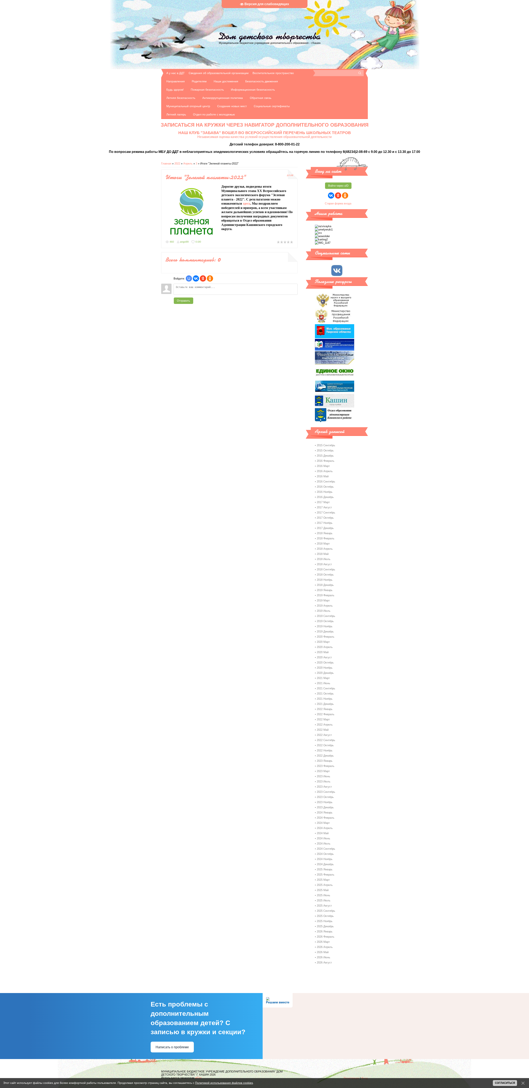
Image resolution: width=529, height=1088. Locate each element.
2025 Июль (323, 900)
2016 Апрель (325, 471)
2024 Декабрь (325, 864)
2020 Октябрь (325, 662)
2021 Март (323, 678)
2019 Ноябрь (324, 626)
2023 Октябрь (325, 797)
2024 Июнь (323, 838)
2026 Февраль (325, 936)
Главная (166, 163)
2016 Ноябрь (324, 491)
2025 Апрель (325, 884)
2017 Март (323, 502)
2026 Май (323, 952)
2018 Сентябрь (326, 569)
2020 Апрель (325, 647)
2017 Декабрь (325, 528)
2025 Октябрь (325, 916)
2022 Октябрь (325, 745)
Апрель (188, 163)
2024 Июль (323, 843)
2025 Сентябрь (326, 910)
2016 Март (323, 466)
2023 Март (323, 771)
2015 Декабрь (325, 455)
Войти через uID (338, 185)
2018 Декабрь (325, 585)
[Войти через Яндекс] (203, 278)
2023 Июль (323, 781)
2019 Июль (323, 610)
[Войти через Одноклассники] (210, 278)
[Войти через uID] (189, 278)
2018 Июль (323, 559)
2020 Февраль (325, 636)
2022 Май (323, 729)
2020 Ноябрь (324, 667)
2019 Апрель (325, 605)
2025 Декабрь (325, 926)
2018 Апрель (325, 548)
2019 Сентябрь (326, 616)
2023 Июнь (323, 776)
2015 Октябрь (325, 450)
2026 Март (323, 941)
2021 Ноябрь (324, 698)
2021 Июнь (323, 683)
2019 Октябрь (325, 621)
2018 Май (323, 553)
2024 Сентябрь (326, 848)
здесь (246, 203)
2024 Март (323, 822)
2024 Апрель (325, 828)
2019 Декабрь (325, 631)
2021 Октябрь (325, 693)
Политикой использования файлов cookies (224, 1082)
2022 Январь (324, 709)
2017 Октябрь (325, 517)
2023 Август (324, 786)
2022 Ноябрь (324, 750)
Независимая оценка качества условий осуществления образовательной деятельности (264, 137)
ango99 (184, 241)
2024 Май (323, 833)
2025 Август (324, 905)
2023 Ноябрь (324, 802)
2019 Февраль (325, 595)
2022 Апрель (325, 724)
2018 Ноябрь (324, 579)
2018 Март (323, 543)
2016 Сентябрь (326, 481)
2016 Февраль (325, 460)
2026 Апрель (325, 947)
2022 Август (324, 735)
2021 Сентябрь (326, 688)
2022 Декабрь (325, 755)
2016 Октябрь (325, 486)
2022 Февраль (325, 714)
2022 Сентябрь (326, 740)
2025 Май (323, 890)
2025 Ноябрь (324, 921)
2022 (177, 163)
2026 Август (324, 962)
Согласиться (505, 1082)
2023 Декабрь (325, 807)
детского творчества (269, 36)
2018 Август (324, 564)
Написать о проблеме (172, 1047)
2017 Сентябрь (326, 512)
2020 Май (323, 652)
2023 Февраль (325, 766)
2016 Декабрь (325, 497)
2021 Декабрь (325, 703)
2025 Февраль (325, 874)
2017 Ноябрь (324, 522)
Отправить (183, 300)
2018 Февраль (325, 538)
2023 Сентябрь (326, 791)
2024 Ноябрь (324, 859)
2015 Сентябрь (326, 445)
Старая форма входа (338, 203)
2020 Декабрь (325, 672)
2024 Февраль (325, 817)
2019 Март (323, 600)
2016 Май (323, 476)
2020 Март (323, 641)
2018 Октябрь (325, 574)
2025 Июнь (323, 895)
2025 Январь (324, 869)
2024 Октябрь (325, 853)
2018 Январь (324, 533)
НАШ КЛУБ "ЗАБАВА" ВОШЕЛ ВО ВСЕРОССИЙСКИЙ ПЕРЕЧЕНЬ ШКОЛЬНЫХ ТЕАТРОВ (264, 133)
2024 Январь (324, 812)
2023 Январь (324, 760)
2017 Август (324, 507)
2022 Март (323, 719)
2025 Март (323, 879)
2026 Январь (324, 931)
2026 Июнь (323, 957)
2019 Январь (324, 590)
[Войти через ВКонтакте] (196, 278)
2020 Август (324, 657)
